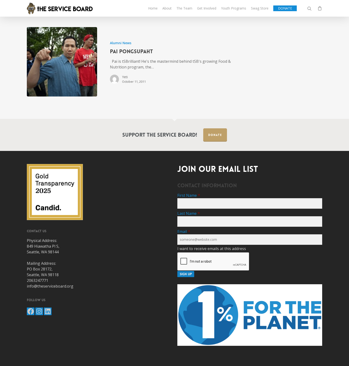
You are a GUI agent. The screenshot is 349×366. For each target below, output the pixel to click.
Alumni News (120, 43)
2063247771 (37, 280)
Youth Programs (233, 8)
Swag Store (260, 8)
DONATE (285, 8)
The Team (184, 8)
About (167, 8)
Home (153, 8)
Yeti (125, 77)
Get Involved (206, 8)
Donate (215, 135)
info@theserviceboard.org (50, 286)
